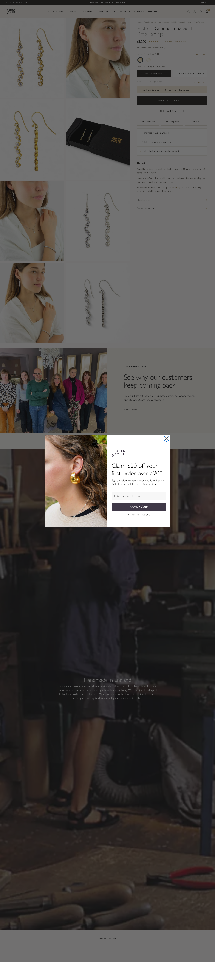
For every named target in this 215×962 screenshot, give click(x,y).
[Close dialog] (166, 438)
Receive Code (139, 507)
